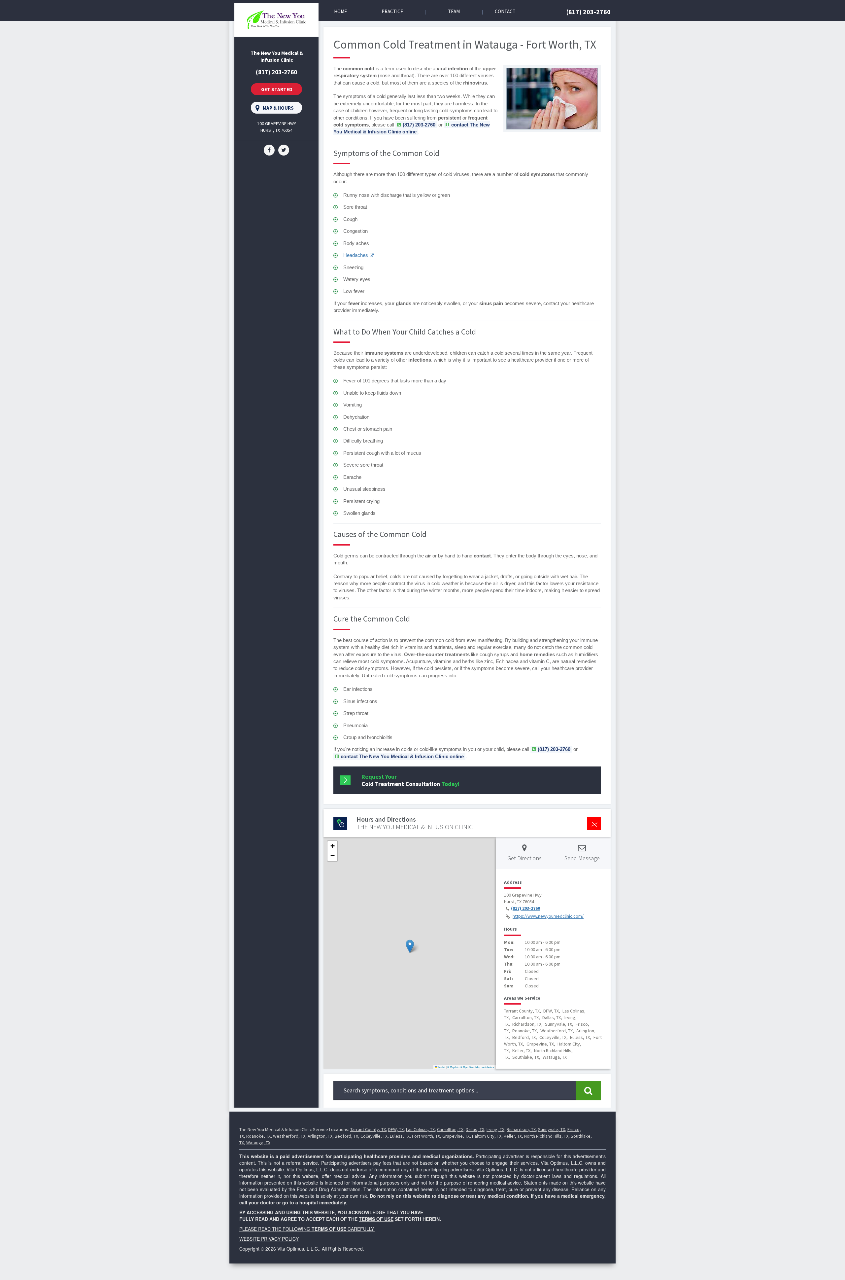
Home (340, 11)
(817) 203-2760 (588, 12)
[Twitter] (283, 150)
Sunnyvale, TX (551, 1129)
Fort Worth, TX (426, 1136)
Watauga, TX (258, 1143)
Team (454, 11)
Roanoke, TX (258, 1136)
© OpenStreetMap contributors (477, 1067)
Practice (392, 11)
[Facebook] (269, 150)
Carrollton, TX (450, 1129)
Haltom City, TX (486, 1136)
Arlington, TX (320, 1136)
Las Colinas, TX (420, 1129)
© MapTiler (453, 1067)
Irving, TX (495, 1129)
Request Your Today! (410, 780)
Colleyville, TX (374, 1136)
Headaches (355, 255)
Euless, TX (400, 1136)
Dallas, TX (475, 1129)
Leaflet (441, 1067)
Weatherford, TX (289, 1136)
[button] (410, 946)
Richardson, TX (521, 1129)
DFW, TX (396, 1129)
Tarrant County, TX (368, 1129)
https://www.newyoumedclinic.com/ (548, 916)
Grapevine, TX (456, 1136)
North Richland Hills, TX (546, 1136)
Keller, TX (513, 1136)
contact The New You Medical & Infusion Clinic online (411, 128)
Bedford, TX (346, 1136)
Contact (505, 11)
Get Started (276, 89)
